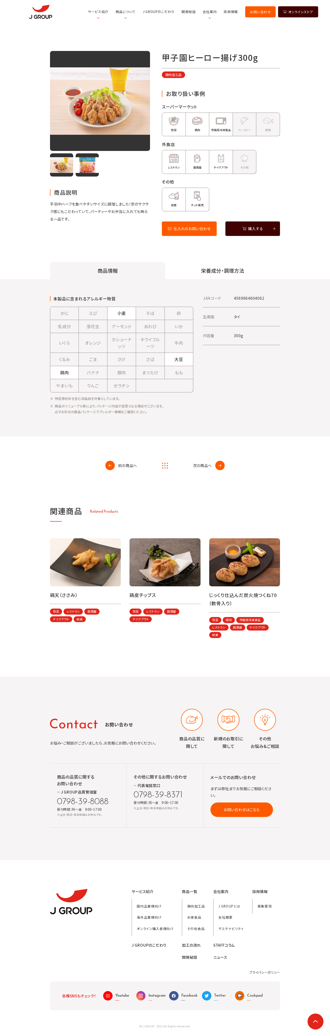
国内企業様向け (149, 906)
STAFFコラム (224, 945)
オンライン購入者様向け (155, 928)
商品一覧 (189, 891)
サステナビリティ (231, 928)
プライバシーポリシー (264, 972)
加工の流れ (191, 945)
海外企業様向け (149, 917)
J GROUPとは (229, 906)
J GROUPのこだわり (158, 11)
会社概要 (225, 917)
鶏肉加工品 (173, 74)
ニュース (220, 957)
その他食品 (196, 928)
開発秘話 (188, 11)
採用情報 (231, 11)
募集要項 (265, 906)
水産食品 (194, 917)
